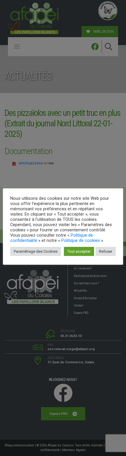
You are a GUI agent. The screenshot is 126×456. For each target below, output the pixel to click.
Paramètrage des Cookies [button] (35, 251)
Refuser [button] (105, 251)
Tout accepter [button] (79, 251)
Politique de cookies (80, 240)
